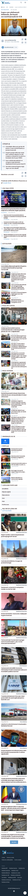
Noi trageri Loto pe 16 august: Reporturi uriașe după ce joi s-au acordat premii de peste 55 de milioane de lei (15, 229)
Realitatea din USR (5, 875)
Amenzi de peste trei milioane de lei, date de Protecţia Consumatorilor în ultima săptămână (13, 752)
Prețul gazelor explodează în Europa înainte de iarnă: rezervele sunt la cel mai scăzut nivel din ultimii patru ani (19, 365)
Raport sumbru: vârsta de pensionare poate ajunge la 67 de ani (12, 535)
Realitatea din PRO (12, 877)
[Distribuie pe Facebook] (25, 39)
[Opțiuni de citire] (25, 893)
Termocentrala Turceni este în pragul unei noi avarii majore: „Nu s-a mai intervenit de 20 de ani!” (12, 641)
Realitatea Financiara (21, 532)
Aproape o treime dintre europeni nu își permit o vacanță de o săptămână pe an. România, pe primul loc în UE (19, 346)
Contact (3, 857)
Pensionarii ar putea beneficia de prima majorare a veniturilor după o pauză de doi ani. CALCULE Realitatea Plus (13, 210)
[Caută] (21, 2)
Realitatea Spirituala (6, 870)
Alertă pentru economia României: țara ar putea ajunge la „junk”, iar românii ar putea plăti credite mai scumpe (18, 356)
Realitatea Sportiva (13, 868)
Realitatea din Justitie (15, 872)
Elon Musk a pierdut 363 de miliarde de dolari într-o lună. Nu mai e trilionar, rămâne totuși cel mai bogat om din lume (18, 420)
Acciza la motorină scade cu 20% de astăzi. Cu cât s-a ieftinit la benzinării (14, 222)
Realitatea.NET (5, 868)
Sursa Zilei (19, 877)
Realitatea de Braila (5, 882)
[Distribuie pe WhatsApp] (22, 42)
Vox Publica (4, 877)
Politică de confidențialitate (7, 859)
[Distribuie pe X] (25, 42)
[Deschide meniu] (25, 3)
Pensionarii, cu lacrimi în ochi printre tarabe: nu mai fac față (12, 588)
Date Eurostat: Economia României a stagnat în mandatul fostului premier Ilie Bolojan (15, 216)
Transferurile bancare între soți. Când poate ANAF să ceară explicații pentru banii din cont (12, 697)
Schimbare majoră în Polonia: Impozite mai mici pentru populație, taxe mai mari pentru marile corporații (18, 404)
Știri (7, 7)
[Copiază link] (22, 39)
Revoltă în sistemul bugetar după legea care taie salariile (15, 167)
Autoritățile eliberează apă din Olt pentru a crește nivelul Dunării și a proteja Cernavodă (15, 148)
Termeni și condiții (10, 857)
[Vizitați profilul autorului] (2, 40)
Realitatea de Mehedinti (15, 875)
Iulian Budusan (23, 665)
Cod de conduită (18, 859)
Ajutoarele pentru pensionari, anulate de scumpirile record (17, 301)
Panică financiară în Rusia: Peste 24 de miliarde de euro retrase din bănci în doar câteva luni (14, 395)
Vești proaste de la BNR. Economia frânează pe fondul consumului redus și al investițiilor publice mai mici (14, 669)
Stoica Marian (23, 721)
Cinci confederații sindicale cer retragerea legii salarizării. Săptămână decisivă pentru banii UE (15, 162)
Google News (7, 183)
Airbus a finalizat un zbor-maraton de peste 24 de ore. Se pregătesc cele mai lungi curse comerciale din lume (18, 429)
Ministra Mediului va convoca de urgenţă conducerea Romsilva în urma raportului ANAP (15, 236)
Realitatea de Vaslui (17, 879)
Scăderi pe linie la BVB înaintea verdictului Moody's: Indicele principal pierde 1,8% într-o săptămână (12, 329)
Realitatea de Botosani (6, 879)
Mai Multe (14, 842)
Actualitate (11, 7)
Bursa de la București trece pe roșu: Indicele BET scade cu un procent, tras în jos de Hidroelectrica (19, 338)
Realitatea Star (22, 868)
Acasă (4, 7)
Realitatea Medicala (6, 872)
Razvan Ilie (12, 40)
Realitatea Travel (15, 870)
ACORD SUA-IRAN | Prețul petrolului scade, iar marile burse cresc (18, 412)
